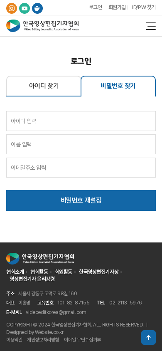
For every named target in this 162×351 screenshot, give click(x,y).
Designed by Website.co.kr (35, 332)
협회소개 (15, 272)
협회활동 (39, 272)
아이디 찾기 (44, 86)
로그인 (95, 7)
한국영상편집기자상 (98, 272)
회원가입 (117, 7)
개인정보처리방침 (43, 340)
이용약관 (14, 340)
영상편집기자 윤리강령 (32, 279)
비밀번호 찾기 (118, 86)
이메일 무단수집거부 (82, 340)
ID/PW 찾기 (144, 7)
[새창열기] (11, 8)
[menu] (151, 26)
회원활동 (63, 272)
